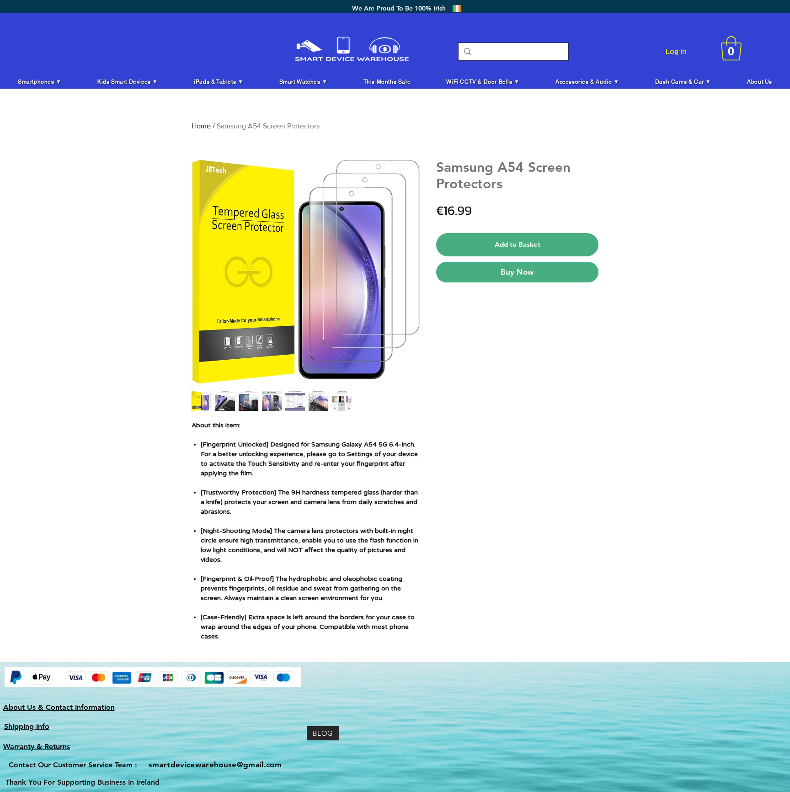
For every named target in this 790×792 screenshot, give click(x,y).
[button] (731, 48)
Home (201, 126)
